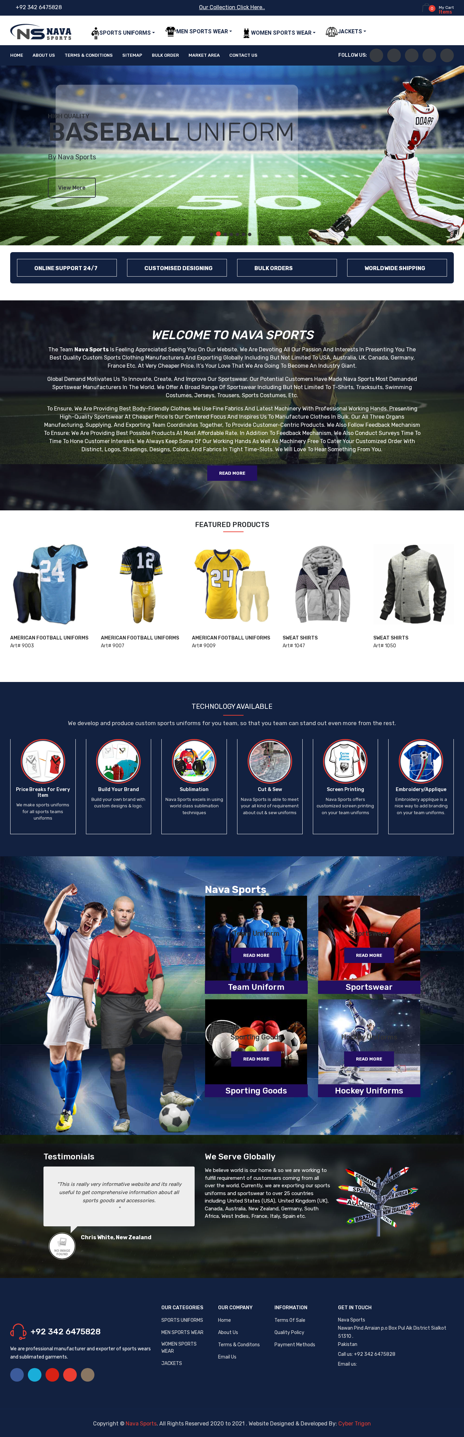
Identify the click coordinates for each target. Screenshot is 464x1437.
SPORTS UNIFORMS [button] (125, 33)
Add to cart (31, 644)
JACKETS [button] (350, 31)
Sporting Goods (256, 1037)
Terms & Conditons (239, 1345)
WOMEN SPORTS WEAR (179, 1347)
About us (228, 1332)
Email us (227, 1357)
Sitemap (132, 55)
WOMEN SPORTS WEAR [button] (281, 33)
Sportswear (369, 933)
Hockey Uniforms (369, 1037)
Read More (232, 473)
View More (72, 188)
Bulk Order (165, 55)
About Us (44, 55)
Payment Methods (294, 1345)
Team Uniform (256, 933)
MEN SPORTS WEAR (182, 1332)
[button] (211, 234)
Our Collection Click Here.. (232, 7)
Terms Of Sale (289, 1320)
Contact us (243, 55)
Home (16, 55)
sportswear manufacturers (86, 387)
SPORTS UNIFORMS (182, 1320)
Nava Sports (141, 1423)
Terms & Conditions (89, 55)
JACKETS (171, 1363)
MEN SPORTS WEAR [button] (202, 31)
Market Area (204, 55)
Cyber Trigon (354, 1423)
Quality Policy (289, 1332)
